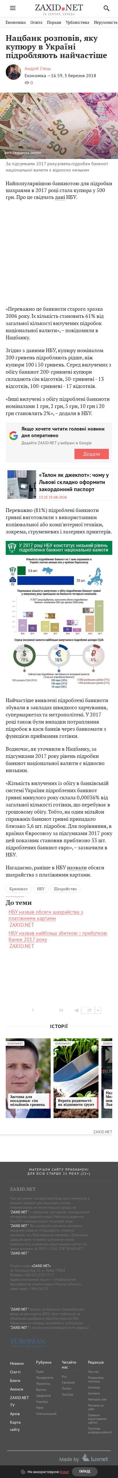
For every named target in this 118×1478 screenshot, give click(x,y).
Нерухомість (105, 22)
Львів (39, 1372)
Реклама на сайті (95, 1407)
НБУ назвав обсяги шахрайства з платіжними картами (46, 915)
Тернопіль (43, 1384)
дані (60, 197)
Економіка (16, 22)
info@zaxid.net (64, 1279)
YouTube (67, 1395)
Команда (94, 1387)
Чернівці (42, 1402)
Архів (15, 1413)
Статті (15, 1372)
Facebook (68, 1383)
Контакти (94, 1393)
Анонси (16, 1389)
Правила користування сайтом (97, 1419)
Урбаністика (77, 22)
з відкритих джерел (26, 152)
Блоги (15, 1380)
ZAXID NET (59, 7)
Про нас (93, 1372)
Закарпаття (43, 1396)
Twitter (67, 1389)
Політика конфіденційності (100, 1430)
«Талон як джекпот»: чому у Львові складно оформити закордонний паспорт (74, 482)
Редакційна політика (95, 1379)
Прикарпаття (44, 1378)
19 (89, 1010)
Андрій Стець (38, 68)
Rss (64, 1377)
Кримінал (18, 888)
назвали (77, 867)
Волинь (41, 1390)
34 (61, 1010)
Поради (54, 22)
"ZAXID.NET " (19, 1212)
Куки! (64, 1471)
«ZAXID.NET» (41, 1266)
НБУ (41, 888)
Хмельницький (46, 1414)
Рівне (40, 1408)
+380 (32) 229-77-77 (38, 1275)
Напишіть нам (97, 1399)
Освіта (36, 22)
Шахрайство (65, 888)
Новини (17, 1363)
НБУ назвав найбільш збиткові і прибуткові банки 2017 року (58, 936)
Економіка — (38, 75)
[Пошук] (105, 8)
